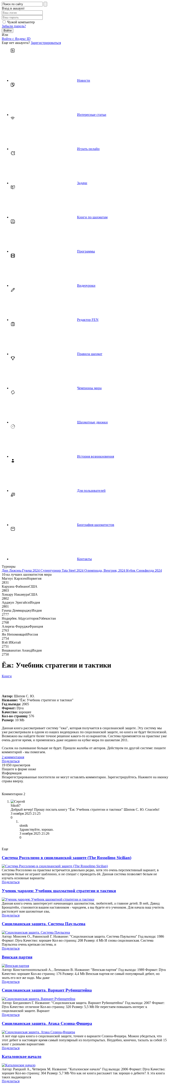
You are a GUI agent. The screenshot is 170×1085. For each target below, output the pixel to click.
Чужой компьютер (21, 22)
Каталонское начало (21, 1056)
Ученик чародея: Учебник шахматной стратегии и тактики (59, 890)
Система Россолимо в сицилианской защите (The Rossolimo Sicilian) (66, 857)
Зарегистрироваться (46, 43)
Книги (7, 676)
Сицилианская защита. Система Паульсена (43, 923)
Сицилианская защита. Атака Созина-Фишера (47, 1023)
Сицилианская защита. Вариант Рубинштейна (47, 990)
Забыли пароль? (14, 26)
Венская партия (17, 957)
